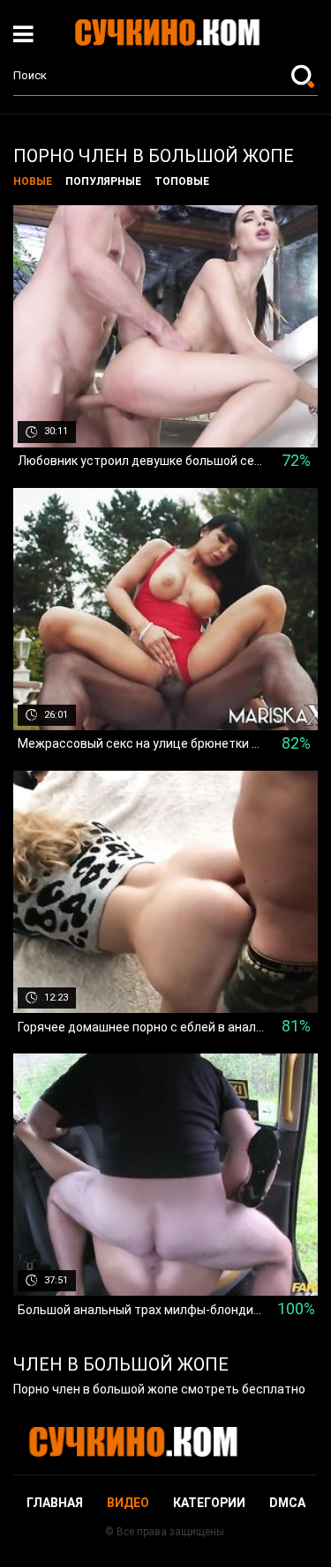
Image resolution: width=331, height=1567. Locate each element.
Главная (54, 1503)
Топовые (181, 181)
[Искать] (304, 75)
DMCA (287, 1503)
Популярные (103, 181)
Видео (128, 1503)
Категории (209, 1503)
